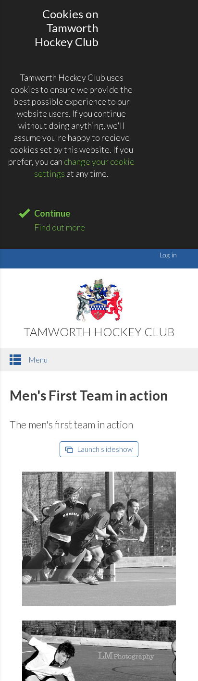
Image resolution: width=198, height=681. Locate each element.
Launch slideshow (104, 449)
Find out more (59, 227)
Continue (52, 213)
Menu (37, 359)
